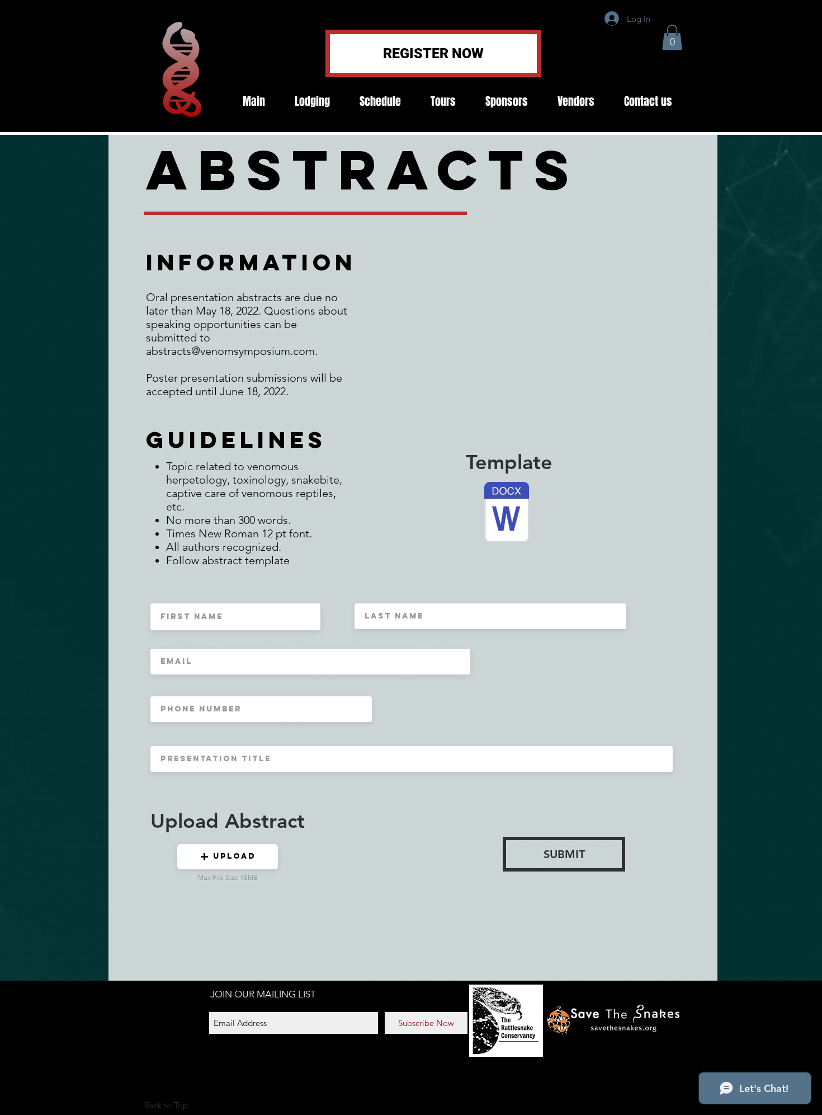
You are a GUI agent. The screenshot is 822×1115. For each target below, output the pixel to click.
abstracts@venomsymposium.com (230, 351)
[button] (672, 37)
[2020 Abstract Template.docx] (506, 513)
